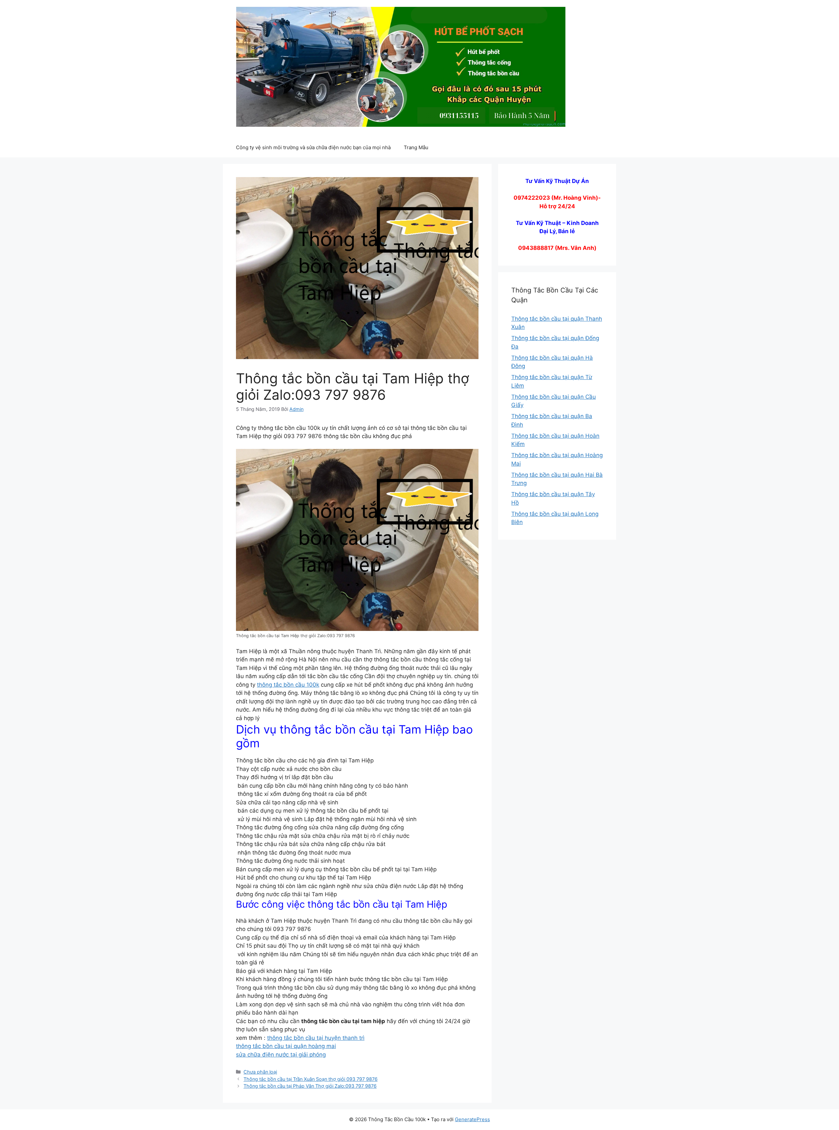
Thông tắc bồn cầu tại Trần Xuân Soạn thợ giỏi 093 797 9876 (311, 1079)
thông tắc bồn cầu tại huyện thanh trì (315, 1038)
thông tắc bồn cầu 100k (288, 684)
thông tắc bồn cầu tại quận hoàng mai (286, 1046)
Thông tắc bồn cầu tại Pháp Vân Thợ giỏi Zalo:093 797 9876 (310, 1086)
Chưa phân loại (260, 1072)
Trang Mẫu (416, 147)
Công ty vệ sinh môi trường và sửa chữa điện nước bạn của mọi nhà (313, 147)
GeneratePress (472, 1119)
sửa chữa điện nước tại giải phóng (281, 1054)
